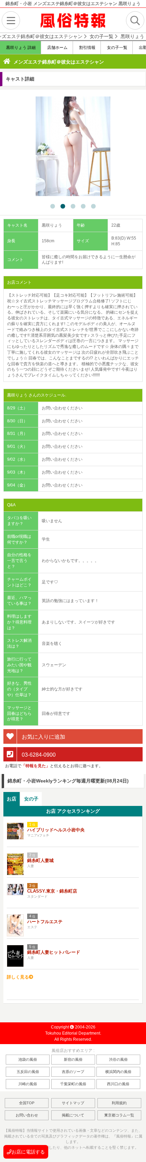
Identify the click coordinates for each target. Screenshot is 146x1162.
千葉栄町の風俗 (73, 1084)
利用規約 (119, 1103)
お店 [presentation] (11, 799)
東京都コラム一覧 (119, 1115)
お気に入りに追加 (42, 737)
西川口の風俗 (118, 1084)
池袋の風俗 (27, 1059)
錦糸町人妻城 (40, 860)
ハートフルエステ (44, 921)
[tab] (11, 799)
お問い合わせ (27, 1115)
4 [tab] (83, 206)
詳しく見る (18, 977)
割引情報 (86, 47)
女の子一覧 (116, 47)
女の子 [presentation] (31, 799)
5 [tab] (93, 206)
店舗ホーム (57, 47)
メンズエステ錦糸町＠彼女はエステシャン (59, 62)
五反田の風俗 (28, 1072)
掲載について (73, 1115)
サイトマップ (73, 1103)
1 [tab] (52, 206)
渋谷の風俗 (118, 1059)
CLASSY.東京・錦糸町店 (52, 891)
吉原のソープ (73, 1072)
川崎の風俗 (27, 1084)
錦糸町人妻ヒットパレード (53, 952)
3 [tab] (73, 206)
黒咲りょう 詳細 (20, 47)
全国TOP (26, 1103)
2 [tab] (62, 206)
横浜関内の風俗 (118, 1072)
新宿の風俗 (73, 1059)
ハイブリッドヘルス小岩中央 (56, 829)
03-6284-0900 (38, 754)
